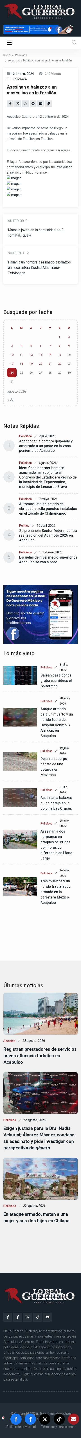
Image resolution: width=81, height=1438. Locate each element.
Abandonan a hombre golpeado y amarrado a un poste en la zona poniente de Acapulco (46, 446)
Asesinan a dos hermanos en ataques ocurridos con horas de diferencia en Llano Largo (56, 845)
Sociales (9, 1041)
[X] (27, 1317)
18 (21, 364)
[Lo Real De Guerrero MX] (7, 1317)
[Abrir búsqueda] (74, 42)
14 (50, 355)
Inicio (6, 55)
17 (12, 364)
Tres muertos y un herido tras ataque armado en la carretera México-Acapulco (55, 892)
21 (50, 364)
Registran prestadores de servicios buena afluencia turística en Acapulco (40, 1056)
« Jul (10, 399)
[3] (40, 29)
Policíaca (21, 55)
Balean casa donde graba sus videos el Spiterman (56, 681)
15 (59, 355)
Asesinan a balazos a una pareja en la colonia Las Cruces (56, 803)
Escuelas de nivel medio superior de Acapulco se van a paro (48, 560)
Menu (10, 43)
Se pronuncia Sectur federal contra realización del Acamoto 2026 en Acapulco (48, 535)
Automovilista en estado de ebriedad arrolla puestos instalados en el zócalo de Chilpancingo (48, 508)
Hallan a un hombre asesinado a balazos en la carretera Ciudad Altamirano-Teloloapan (39, 268)
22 (59, 364)
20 (40, 364)
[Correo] (47, 1317)
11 (21, 355)
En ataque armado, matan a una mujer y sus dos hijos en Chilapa (36, 1217)
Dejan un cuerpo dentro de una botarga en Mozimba (53, 767)
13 (40, 355)
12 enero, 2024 (22, 73)
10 (12, 355)
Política (24, 525)
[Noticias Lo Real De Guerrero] (17, 1317)
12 (31, 355)
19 (31, 364)
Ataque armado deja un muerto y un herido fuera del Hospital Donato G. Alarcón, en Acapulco (56, 722)
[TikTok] (37, 1317)
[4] (40, 614)
